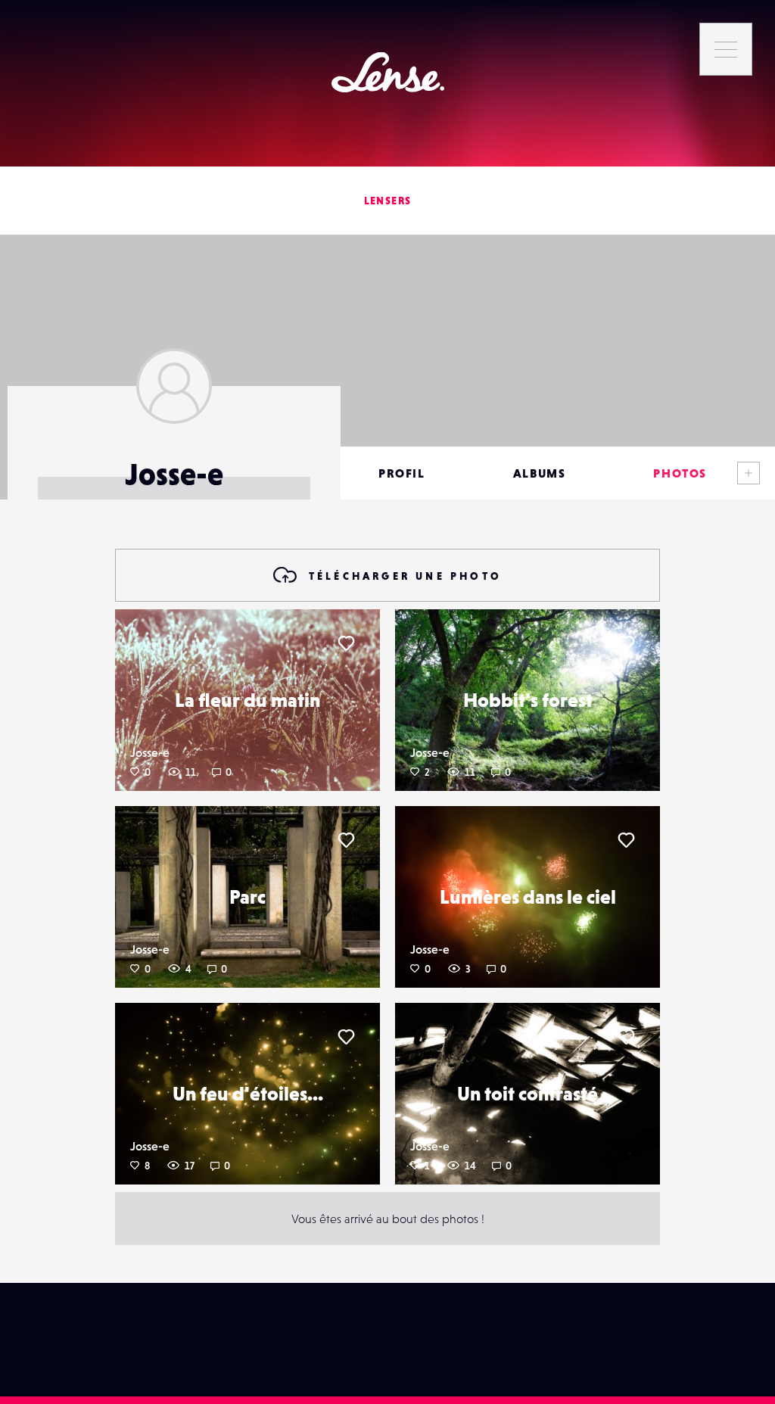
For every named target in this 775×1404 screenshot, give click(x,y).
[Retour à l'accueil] (387, 72)
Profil (401, 473)
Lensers (388, 201)
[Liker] (345, 643)
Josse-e (150, 752)
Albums (539, 473)
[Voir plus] (748, 473)
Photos (680, 473)
